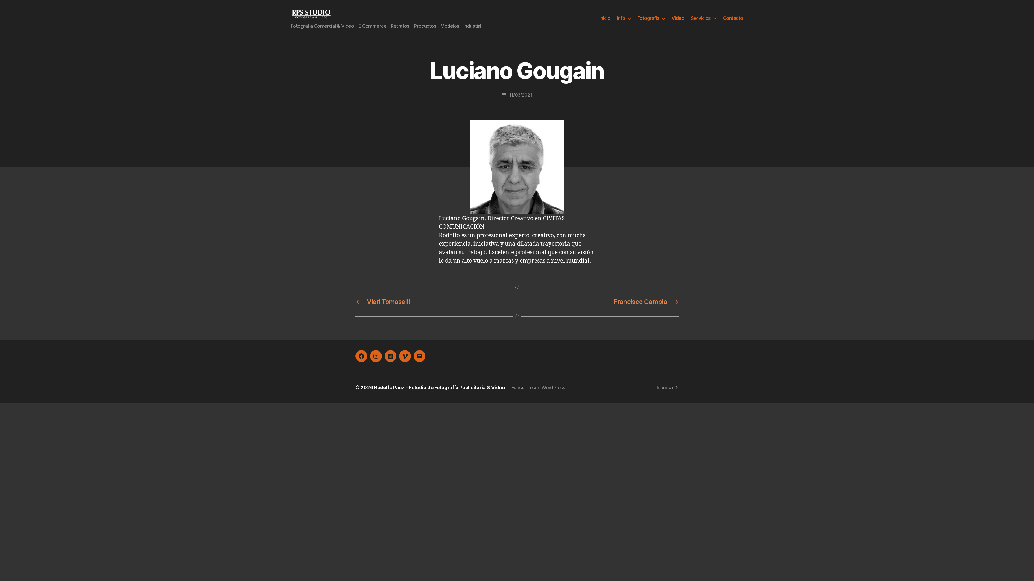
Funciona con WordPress (538, 387)
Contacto (733, 18)
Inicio (605, 18)
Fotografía (648, 18)
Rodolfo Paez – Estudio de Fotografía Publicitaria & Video (439, 387)
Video (678, 18)
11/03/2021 (520, 95)
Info (621, 18)
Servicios (701, 18)
